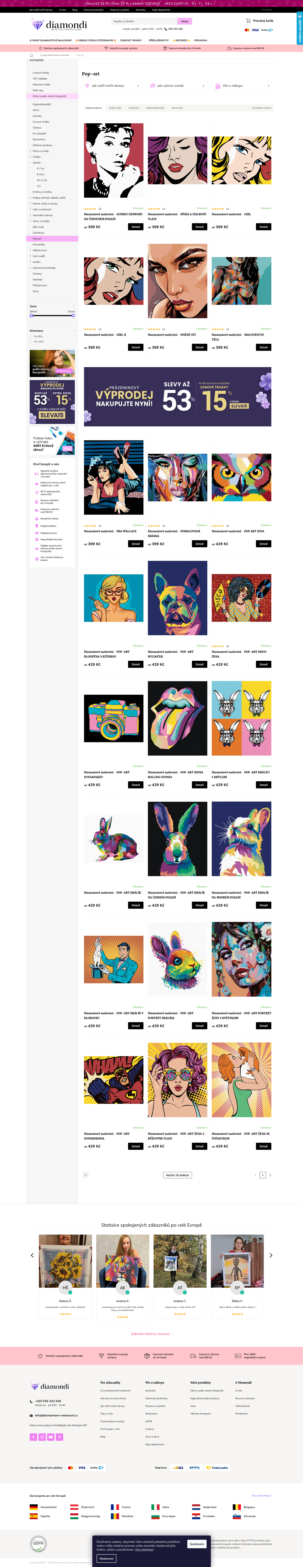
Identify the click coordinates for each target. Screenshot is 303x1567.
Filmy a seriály (41, 151)
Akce (193, 1406)
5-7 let (40, 168)
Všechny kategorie (201, 1413)
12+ (39, 186)
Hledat (184, 21)
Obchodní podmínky (156, 1398)
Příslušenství (40, 285)
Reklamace (151, 1413)
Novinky (37, 116)
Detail (136, 227)
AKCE (36, 110)
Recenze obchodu (245, 1398)
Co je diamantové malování (115, 1390)
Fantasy (37, 273)
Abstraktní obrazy (43, 215)
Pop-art (37, 238)
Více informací (144, 1549)
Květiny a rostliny (42, 191)
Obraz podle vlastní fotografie (49, 96)
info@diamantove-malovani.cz (56, 1415)
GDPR (148, 1421)
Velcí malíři (39, 256)
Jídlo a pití (38, 227)
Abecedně (177, 107)
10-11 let (42, 180)
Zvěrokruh (38, 232)
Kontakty (141, 9)
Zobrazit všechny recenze (150, 1334)
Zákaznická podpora (41, 1425)
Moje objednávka (161, 9)
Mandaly (37, 279)
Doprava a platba (119, 9)
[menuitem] (50, 40)
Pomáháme (241, 1413)
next (270, 1255)
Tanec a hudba (41, 221)
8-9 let (40, 174)
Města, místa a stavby (45, 203)
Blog (74, 9)
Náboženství (40, 250)
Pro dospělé (39, 133)
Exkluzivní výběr (41, 84)
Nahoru (86, 1175)
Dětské (37, 162)
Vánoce (37, 127)
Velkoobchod (242, 1406)
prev (33, 1255)
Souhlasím (197, 1544)
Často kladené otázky (112, 1421)
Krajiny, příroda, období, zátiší (49, 197)
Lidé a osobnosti (42, 209)
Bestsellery (39, 139)
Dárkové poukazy (42, 145)
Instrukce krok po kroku (113, 1398)
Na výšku (39, 341)
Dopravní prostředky (44, 267)
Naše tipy (38, 90)
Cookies (149, 1429)
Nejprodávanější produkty (205, 1398)
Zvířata (37, 156)
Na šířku (38, 336)
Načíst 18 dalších (177, 1175)
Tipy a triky (106, 1413)
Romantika (39, 244)
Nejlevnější (115, 107)
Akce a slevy (152, 1436)
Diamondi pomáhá (93, 9)
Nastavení (106, 1558)
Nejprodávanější (42, 104)
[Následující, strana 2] (263, 1175)
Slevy (36, 291)
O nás (62, 9)
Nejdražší (133, 107)
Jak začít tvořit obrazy (41, 9)
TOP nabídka (40, 78)
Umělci (36, 262)
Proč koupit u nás (110, 1429)
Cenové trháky (41, 72)
